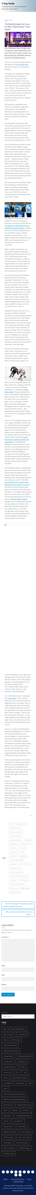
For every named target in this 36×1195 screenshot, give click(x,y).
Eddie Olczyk (13, 856)
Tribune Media (8, 1126)
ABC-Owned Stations (18, 1029)
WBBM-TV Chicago (9, 1132)
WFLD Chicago (8, 1137)
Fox (25, 1072)
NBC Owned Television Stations (13, 1094)
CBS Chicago (15, 1040)
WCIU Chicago (14, 888)
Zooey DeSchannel (15, 892)
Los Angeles (7, 1083)
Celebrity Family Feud (16, 836)
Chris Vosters (13, 848)
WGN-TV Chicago (24, 1137)
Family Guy (7, 1072)
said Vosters (12, 698)
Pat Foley (28, 864)
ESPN (23, 1067)
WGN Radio (7, 1143)
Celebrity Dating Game (16, 832)
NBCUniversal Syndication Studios (14, 1099)
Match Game (13, 864)
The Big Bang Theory (23, 1115)
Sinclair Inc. (26, 1110)
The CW (5, 1121)
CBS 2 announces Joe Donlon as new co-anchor (19, 913)
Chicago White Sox (26, 844)
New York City (7, 1105)
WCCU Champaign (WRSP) (17, 884)
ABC (11, 824)
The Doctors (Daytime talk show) (19, 876)
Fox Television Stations (20, 1078)
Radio (5, 1110)
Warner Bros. (22, 1126)
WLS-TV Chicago (8, 1148)
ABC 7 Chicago (8, 1034)
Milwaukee (20, 1083)
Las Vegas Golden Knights (17, 860)
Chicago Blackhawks (15, 840)
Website (4, 984)
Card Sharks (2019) (21, 824)
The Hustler (13, 880)
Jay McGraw (23, 856)
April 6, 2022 (8, 20)
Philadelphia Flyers (15, 868)
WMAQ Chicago (24, 1148)
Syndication (7, 1115)
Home (29, 1179)
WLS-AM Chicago (22, 1143)
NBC (30, 1083)
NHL (21, 864)
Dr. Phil (22, 852)
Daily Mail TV (13, 852)
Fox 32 (5, 1078)
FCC (17, 1072)
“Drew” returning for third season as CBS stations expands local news (18, 905)
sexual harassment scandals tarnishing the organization (17, 439)
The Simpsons (18, 1121)
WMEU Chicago (25, 888)
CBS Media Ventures (15, 828)
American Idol (22, 1034)
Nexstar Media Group (24, 1105)
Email (3, 975)
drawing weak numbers (19, 499)
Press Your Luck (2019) (16, 872)
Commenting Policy (17, 1179)
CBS (4, 1040)
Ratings (14, 1110)
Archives (5, 1012)
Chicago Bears (8, 1056)
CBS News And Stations (11, 1051)
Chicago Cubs (13, 844)
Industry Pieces (18, 1181)
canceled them (23, 65)
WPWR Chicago (8, 1153)
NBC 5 (5, 1088)
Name (3, 966)
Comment (5, 937)
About (6, 1179)
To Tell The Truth (24, 880)
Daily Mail (23, 848)
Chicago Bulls (28, 840)
